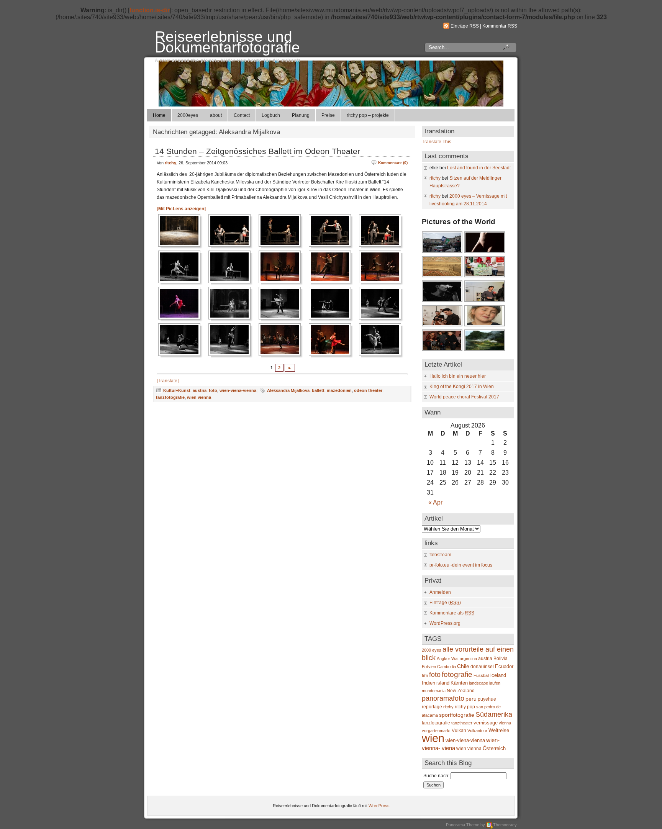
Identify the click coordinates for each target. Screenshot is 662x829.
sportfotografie (456, 715)
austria (199, 390)
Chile (463, 666)
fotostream (440, 554)
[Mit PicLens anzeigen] (181, 208)
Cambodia (446, 666)
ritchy (170, 163)
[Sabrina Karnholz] (485, 252)
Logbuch (271, 115)
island (442, 683)
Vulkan (459, 730)
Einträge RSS (465, 26)
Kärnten (459, 683)
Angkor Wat (448, 658)
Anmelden (440, 592)
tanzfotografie (170, 397)
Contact (242, 115)
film (425, 675)
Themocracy (505, 824)
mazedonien (339, 390)
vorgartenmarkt (436, 730)
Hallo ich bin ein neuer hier (457, 376)
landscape (478, 683)
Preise (328, 115)
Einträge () (445, 602)
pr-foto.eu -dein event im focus (460, 565)
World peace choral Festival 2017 (464, 397)
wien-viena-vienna (238, 390)
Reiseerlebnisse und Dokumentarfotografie (227, 42)
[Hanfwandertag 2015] (442, 252)
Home (159, 115)
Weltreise (498, 730)
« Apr (435, 502)
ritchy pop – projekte (368, 115)
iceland (498, 675)
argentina (468, 658)
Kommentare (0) (393, 163)
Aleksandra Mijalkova (288, 390)
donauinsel (482, 666)
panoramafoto (443, 698)
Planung (301, 115)
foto (213, 390)
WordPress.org (444, 623)
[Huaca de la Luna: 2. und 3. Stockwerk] (442, 276)
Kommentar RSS (499, 26)
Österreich (494, 748)
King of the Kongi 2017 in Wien (461, 386)
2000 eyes (431, 650)
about (216, 115)
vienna (505, 723)
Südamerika (493, 714)
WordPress (379, 805)
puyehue (487, 699)
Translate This (436, 141)
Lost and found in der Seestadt (479, 167)
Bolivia (500, 658)
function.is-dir (149, 10)
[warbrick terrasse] (485, 350)
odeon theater (368, 390)
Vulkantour (477, 730)
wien (433, 738)
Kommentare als (451, 613)
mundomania (434, 690)
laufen (494, 683)
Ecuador (504, 666)
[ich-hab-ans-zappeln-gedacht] (485, 325)
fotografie (457, 674)
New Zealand (461, 690)
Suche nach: (436, 775)
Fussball (481, 675)
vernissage (486, 723)
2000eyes (187, 115)
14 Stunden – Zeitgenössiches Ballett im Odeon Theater (257, 151)
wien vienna (199, 397)
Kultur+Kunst (176, 390)
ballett (318, 390)
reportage (432, 706)
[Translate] (168, 380)
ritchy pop (465, 706)
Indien (428, 683)
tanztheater (461, 723)
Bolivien (429, 666)
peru (471, 699)
